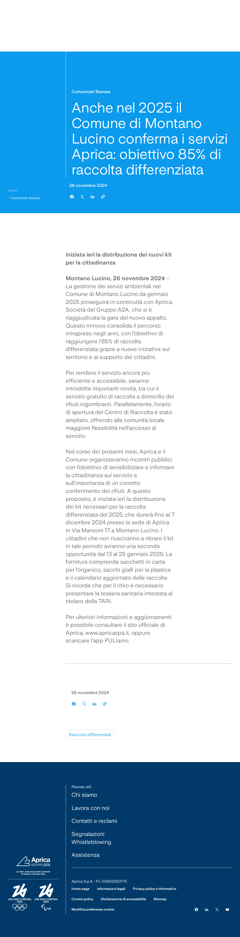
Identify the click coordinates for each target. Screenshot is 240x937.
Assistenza (85, 854)
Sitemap (160, 899)
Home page (80, 889)
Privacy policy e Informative (154, 889)
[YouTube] (227, 909)
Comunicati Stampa (90, 91)
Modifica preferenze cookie (92, 909)
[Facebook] (196, 909)
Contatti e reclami (94, 820)
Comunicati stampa (25, 198)
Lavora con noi (90, 808)
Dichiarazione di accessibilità (123, 899)
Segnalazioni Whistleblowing (91, 838)
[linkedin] (92, 197)
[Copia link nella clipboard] (103, 197)
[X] (217, 909)
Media (12, 190)
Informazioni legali (111, 889)
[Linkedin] (206, 909)
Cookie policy (82, 899)
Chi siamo (84, 794)
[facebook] (72, 197)
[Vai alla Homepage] (33, 884)
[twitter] (82, 197)
